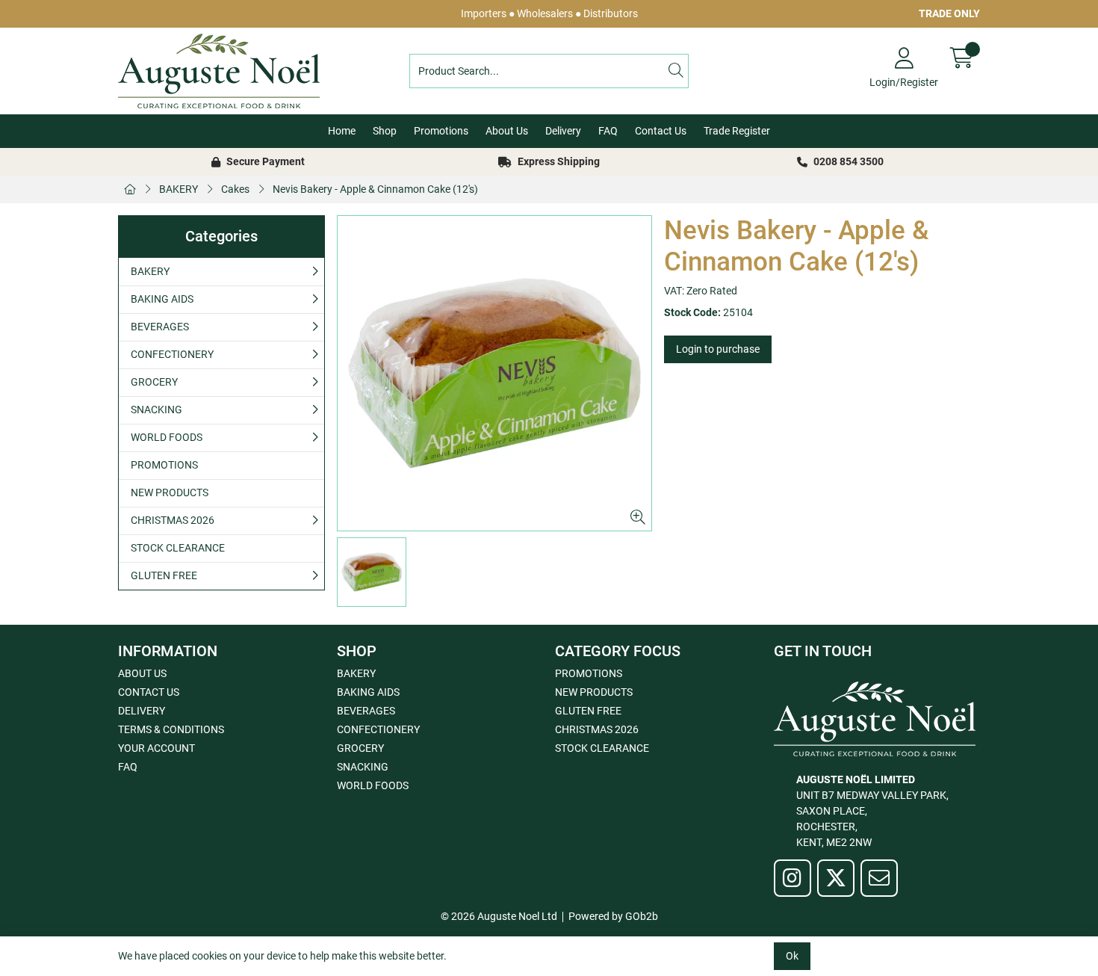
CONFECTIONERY (172, 354)
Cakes (235, 189)
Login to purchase (718, 349)
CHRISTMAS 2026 (172, 520)
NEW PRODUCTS (169, 492)
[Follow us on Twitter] (835, 878)
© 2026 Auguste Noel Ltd (499, 916)
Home (342, 131)
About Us (507, 131)
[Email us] (879, 878)
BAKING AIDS (162, 299)
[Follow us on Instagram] (792, 878)
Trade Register (737, 131)
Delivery (563, 131)
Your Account (156, 748)
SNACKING (156, 410)
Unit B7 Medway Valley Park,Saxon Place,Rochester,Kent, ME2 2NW (872, 810)
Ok (792, 956)
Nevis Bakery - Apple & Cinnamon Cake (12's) (375, 189)
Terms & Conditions (171, 729)
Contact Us (660, 131)
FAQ (608, 131)
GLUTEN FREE (164, 575)
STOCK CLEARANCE (178, 548)
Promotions (441, 131)
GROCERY (154, 382)
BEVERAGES (160, 327)
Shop (385, 131)
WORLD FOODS (166, 437)
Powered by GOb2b (613, 916)
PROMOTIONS (164, 465)
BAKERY (178, 189)
